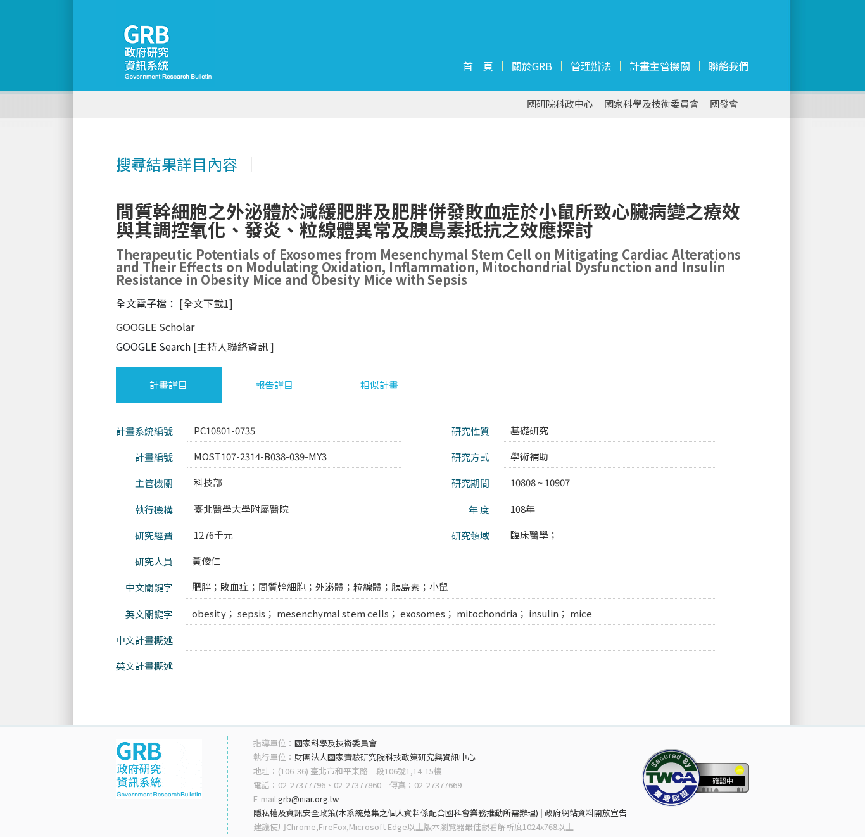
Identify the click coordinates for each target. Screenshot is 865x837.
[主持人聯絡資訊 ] (233, 346)
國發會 (724, 104)
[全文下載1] (206, 303)
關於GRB (532, 66)
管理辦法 (591, 66)
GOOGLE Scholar (155, 326)
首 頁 (478, 66)
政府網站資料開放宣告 (586, 813)
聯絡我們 (729, 66)
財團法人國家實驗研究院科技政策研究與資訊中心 (385, 757)
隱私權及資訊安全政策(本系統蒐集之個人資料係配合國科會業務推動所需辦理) (395, 813)
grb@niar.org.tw (308, 799)
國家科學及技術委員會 (651, 104)
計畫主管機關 (659, 66)
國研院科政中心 (560, 104)
